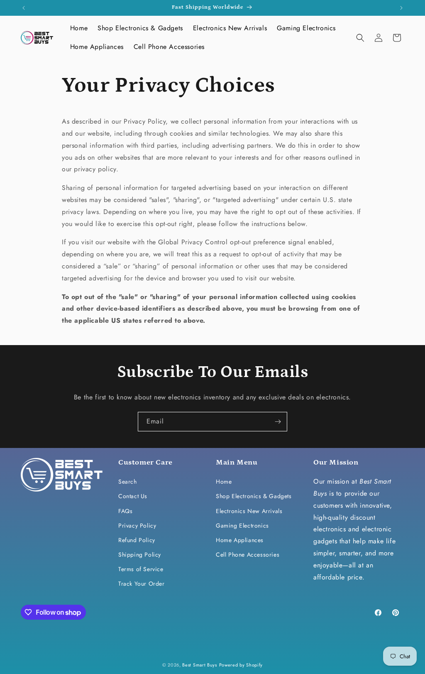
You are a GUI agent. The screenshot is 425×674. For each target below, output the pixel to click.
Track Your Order (141, 583)
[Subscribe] (278, 421)
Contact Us (132, 496)
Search (127, 481)
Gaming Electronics (242, 525)
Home (224, 481)
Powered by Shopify (241, 665)
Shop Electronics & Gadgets (254, 496)
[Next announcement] (401, 8)
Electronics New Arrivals (249, 511)
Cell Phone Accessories (247, 554)
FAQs (125, 511)
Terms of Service (141, 569)
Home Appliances (240, 540)
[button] (360, 38)
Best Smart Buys (199, 665)
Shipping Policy (139, 554)
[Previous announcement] (24, 8)
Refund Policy (136, 540)
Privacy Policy (137, 525)
